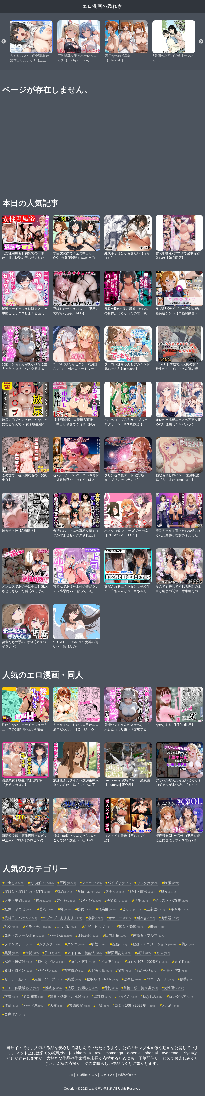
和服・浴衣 (175, 970)
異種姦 (102, 997)
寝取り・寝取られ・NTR (27, 892)
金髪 (32, 953)
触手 (186, 979)
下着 (11, 997)
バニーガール (160, 979)
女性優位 (174, 988)
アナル (115, 892)
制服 (171, 883)
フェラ (92, 883)
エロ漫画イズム (86, 1075)
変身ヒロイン (18, 970)
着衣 (46, 909)
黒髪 (12, 953)
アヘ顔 (65, 900)
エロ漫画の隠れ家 (102, 6)
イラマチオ (38, 927)
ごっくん (126, 997)
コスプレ (67, 927)
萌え (189, 944)
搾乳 (124, 970)
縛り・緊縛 (131, 927)
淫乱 (11, 1005)
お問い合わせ (127, 1075)
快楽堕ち (117, 900)
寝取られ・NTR (102, 979)
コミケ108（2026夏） (135, 1005)
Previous (3, 41)
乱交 (12, 927)
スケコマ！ (107, 1075)
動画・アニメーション (154, 944)
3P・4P (91, 900)
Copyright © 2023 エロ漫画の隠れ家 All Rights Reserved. (102, 1088)
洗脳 (119, 944)
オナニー (120, 918)
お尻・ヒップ (98, 927)
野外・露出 (142, 892)
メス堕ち (111, 962)
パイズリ (119, 883)
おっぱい (42, 883)
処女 (168, 892)
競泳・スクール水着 (24, 935)
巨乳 (68, 883)
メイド (182, 962)
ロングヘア (181, 997)
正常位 (155, 909)
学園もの (89, 892)
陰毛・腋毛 (83, 962)
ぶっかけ (147, 883)
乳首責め (74, 970)
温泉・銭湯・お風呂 (69, 997)
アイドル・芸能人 (84, 953)
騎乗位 (107, 909)
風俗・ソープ (48, 979)
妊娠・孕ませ (19, 909)
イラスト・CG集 (172, 900)
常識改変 (79, 1005)
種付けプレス (51, 962)
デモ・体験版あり (21, 988)
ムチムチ (50, 944)
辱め (64, 892)
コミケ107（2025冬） (147, 962)
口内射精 (116, 935)
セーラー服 (16, 979)
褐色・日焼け (18, 962)
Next (201, 41)
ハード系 (34, 1005)
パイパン (48, 970)
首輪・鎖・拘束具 (141, 988)
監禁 (98, 944)
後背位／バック (20, 918)
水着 (95, 918)
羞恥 (157, 927)
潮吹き (145, 918)
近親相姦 (34, 997)
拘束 (43, 900)
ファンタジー (19, 944)
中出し (14, 883)
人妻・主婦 (17, 900)
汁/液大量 (101, 970)
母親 (102, 1005)
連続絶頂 (89, 935)
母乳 (111, 988)
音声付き (14, 1014)
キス (163, 953)
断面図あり (120, 953)
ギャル (180, 909)
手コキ (53, 953)
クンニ (76, 944)
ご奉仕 (132, 979)
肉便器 (170, 918)
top (71, 1075)
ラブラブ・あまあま (62, 918)
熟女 (84, 909)
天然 (57, 1005)
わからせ (147, 970)
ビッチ (131, 909)
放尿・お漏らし (83, 988)
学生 (141, 900)
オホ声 (170, 1005)
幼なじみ (153, 997)
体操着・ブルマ (149, 935)
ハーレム (61, 935)
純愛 (74, 979)
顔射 (144, 953)
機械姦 (53, 988)
